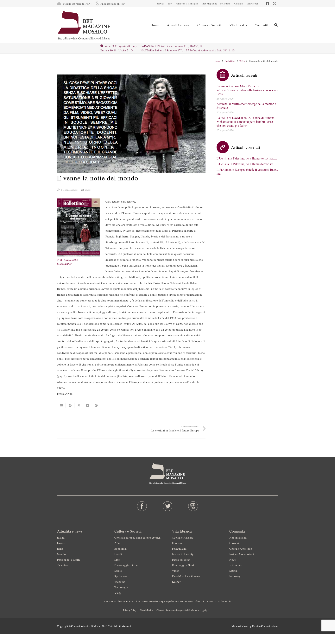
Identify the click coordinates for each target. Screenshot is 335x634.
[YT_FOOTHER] (193, 506)
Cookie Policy (146, 609)
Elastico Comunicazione (265, 626)
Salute (118, 571)
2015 (88, 189)
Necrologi (235, 576)
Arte (117, 543)
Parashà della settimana (186, 576)
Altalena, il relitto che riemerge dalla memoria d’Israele (246, 106)
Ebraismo (177, 543)
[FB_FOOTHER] (142, 506)
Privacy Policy (129, 609)
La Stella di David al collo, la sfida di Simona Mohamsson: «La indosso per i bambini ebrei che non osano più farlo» (245, 121)
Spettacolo (120, 576)
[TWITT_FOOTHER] (167, 506)
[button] (276, 25)
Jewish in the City (182, 554)
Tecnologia (121, 587)
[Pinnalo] (96, 405)
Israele (61, 543)
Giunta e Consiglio (240, 548)
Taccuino (62, 565)
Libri (117, 559)
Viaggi (118, 593)
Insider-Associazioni (241, 554)
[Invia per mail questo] (61, 405)
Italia (60, 548)
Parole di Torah (181, 559)
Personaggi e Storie (68, 559)
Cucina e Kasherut (183, 537)
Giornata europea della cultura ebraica (137, 537)
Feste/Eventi (179, 548)
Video (175, 571)
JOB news (235, 565)
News (232, 559)
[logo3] (84, 25)
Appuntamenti (238, 537)
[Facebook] (267, 3)
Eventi (61, 537)
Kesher (176, 582)
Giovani (234, 543)
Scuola (233, 571)
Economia (120, 548)
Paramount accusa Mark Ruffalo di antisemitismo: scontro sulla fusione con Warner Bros (247, 90)
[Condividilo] (70, 405)
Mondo (61, 554)
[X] (274, 3)
